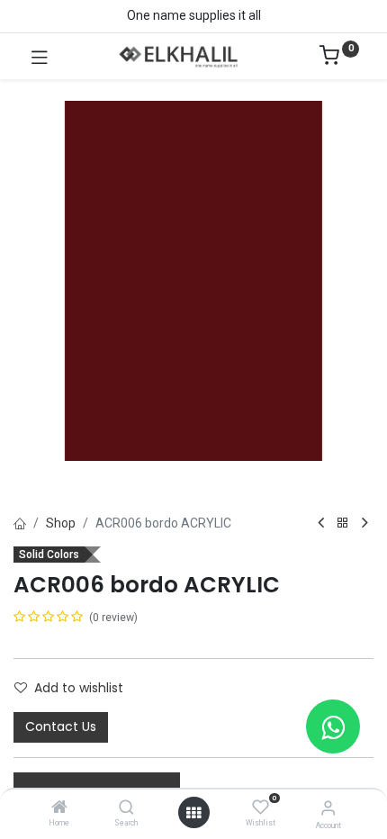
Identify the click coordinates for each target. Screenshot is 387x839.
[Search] (126, 808)
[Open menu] (193, 813)
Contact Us (60, 726)
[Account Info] (328, 808)
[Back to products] (343, 523)
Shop (61, 523)
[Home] (59, 808)
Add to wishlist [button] (78, 688)
